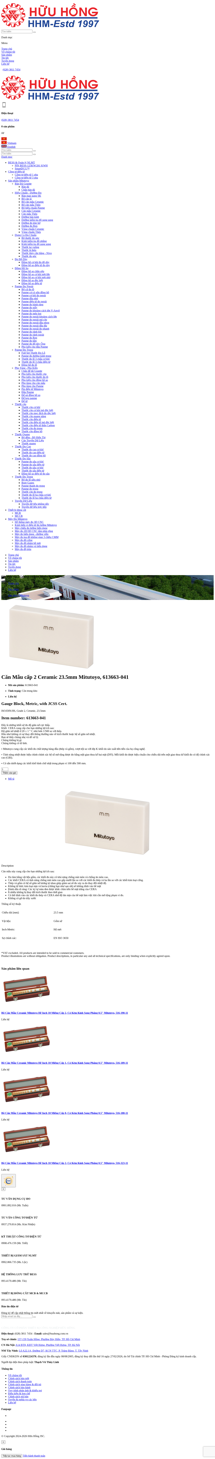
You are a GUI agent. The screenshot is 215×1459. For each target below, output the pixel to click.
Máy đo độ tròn (23, 549)
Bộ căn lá (27, 198)
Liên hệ (5, 63)
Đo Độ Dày (21, 259)
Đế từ (25, 401)
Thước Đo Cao (23, 446)
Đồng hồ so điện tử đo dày (36, 265)
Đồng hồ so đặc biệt (32, 280)
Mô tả (11, 778)
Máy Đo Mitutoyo (17, 519)
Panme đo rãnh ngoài (33, 334)
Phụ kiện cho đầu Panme (35, 346)
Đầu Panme (28, 392)
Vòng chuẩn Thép (31, 232)
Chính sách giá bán (18, 1396)
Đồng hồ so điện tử (32, 283)
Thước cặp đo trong (32, 428)
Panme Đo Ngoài (24, 286)
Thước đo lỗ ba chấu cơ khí (36, 494)
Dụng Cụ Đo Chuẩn (25, 235)
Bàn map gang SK (31, 195)
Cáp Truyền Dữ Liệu (33, 440)
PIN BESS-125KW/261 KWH (31, 165)
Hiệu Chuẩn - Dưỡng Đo (28, 192)
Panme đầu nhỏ (30, 298)
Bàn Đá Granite (23, 183)
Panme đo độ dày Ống (33, 343)
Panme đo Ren (29, 337)
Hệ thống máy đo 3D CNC (29, 522)
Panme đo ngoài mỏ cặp (34, 319)
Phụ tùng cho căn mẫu (33, 383)
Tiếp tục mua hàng (12, 1456)
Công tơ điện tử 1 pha (26, 174)
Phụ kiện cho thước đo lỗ (35, 377)
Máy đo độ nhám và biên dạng (31, 546)
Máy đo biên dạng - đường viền (31, 534)
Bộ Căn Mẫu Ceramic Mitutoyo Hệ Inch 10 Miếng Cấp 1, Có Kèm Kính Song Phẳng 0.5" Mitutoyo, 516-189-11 (64, 1062)
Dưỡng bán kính (30, 216)
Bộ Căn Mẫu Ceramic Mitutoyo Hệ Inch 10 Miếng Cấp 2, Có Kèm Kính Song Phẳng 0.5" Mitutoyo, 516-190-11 (64, 1012)
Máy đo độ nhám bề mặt (28, 543)
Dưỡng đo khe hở (31, 223)
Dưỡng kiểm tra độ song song (37, 219)
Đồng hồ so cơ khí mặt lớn (36, 274)
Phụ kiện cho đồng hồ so (35, 380)
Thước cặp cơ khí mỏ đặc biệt (37, 410)
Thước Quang (22, 434)
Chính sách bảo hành (19, 1387)
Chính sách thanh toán (20, 1381)
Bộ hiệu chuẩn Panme (33, 207)
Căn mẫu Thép (29, 213)
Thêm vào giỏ (9, 773)
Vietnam (11, 143)
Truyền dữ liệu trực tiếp (34, 506)
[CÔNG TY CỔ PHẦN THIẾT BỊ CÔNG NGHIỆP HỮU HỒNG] (50, 28)
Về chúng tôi (8, 51)
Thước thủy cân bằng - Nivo (37, 253)
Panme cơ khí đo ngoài (34, 295)
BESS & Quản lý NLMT (21, 162)
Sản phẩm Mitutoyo (18, 180)
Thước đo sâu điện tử (33, 470)
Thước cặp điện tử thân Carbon (38, 425)
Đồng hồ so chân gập (33, 271)
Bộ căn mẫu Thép (31, 204)
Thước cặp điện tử (31, 419)
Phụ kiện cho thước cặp (34, 374)
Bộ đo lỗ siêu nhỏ (31, 479)
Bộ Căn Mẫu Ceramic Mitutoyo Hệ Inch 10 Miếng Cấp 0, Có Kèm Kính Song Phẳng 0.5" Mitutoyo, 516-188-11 (64, 1113)
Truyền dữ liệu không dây (35, 503)
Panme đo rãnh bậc (32, 331)
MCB (18, 513)
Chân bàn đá (28, 189)
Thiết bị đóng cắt (17, 509)
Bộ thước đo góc (30, 238)
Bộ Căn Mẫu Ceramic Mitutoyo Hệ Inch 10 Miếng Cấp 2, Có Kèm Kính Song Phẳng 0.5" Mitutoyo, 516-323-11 (64, 1163)
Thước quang (29, 443)
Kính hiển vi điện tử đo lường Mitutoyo (36, 525)
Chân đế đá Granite (32, 371)
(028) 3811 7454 (11, 69)
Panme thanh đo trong (33, 485)
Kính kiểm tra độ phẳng (34, 241)
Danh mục (6, 156)
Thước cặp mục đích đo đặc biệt (39, 413)
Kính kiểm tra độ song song (36, 244)
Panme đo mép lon (31, 313)
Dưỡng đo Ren (29, 226)
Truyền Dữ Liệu (23, 500)
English (11, 146)
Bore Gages (28, 482)
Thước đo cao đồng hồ (34, 455)
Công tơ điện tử (16, 171)
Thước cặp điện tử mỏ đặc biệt (38, 422)
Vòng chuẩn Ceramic (33, 229)
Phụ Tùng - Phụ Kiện (26, 368)
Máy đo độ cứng (23, 540)
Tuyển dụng (7, 60)
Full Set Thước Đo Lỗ (33, 352)
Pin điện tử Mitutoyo (33, 389)
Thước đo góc (29, 256)
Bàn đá (25, 186)
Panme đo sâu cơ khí (33, 461)
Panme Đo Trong (24, 349)
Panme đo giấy (29, 307)
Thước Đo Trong (24, 476)
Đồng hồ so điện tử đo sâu (36, 473)
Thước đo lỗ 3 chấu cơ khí (36, 358)
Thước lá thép (29, 250)
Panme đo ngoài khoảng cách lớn (39, 316)
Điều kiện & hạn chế (19, 1393)
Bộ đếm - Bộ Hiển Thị (34, 437)
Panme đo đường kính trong (36, 355)
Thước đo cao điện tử (33, 452)
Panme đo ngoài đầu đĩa (34, 325)
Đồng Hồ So (21, 268)
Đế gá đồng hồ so (31, 395)
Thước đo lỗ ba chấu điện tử (37, 497)
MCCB (19, 516)
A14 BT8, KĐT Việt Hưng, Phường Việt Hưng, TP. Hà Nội (47, 1345)
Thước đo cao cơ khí (33, 449)
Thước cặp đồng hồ (32, 431)
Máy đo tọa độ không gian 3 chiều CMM (36, 537)
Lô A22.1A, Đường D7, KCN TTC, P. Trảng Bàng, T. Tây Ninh (53, 1350)
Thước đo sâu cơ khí (32, 467)
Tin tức (5, 57)
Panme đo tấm (29, 340)
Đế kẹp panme (29, 398)
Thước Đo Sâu (23, 458)
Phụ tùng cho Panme (33, 386)
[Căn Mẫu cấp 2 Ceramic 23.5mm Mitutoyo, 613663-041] (51, 668)
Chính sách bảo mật (18, 1378)
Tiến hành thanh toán (34, 1455)
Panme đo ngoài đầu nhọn (35, 322)
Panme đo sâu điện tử (33, 464)
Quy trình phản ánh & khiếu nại (25, 1390)
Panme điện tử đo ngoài (34, 301)
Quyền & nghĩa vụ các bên (22, 1399)
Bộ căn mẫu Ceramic (33, 201)
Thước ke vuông (30, 247)
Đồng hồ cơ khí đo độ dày (35, 262)
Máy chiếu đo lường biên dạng (31, 528)
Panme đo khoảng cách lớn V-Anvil (41, 310)
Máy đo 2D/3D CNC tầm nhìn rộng (34, 531)
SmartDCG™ (22, 168)
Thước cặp (20, 404)
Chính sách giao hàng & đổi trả (24, 1384)
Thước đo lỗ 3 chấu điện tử (36, 361)
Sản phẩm (6, 54)
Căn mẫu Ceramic (31, 210)
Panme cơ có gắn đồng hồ (35, 292)
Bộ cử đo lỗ (28, 289)
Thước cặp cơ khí (31, 407)
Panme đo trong (30, 488)
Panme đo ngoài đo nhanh (35, 328)
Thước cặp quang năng (34, 416)
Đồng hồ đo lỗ (29, 364)
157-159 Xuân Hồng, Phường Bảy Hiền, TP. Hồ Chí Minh (48, 1339)
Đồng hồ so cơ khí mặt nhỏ (36, 277)
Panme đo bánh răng (32, 304)
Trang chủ (6, 48)
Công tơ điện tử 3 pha (26, 177)
